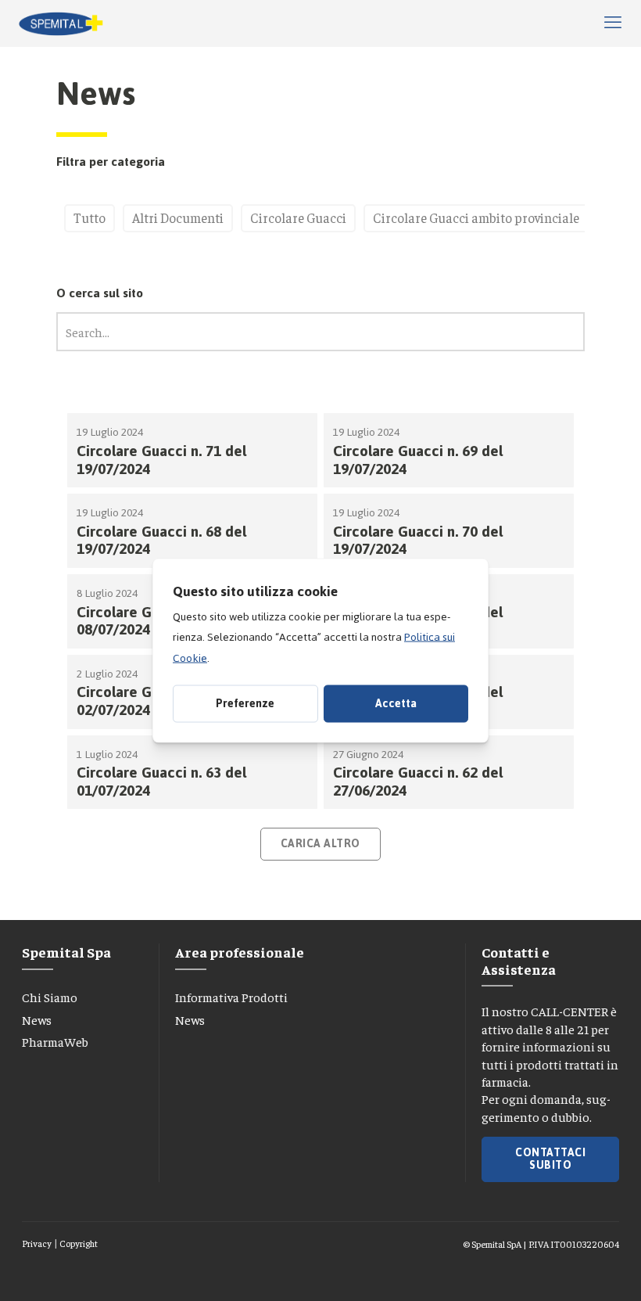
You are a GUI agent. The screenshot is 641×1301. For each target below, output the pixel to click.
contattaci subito (550, 1159)
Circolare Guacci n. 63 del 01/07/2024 (161, 781)
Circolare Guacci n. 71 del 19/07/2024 (161, 460)
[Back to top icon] (562, 1268)
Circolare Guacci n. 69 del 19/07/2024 (418, 460)
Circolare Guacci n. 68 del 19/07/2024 (161, 540)
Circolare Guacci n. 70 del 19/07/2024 (418, 540)
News (37, 1019)
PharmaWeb (55, 1041)
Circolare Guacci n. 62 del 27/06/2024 (418, 781)
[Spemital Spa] (61, 23)
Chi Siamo (49, 997)
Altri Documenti (178, 217)
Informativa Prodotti (231, 997)
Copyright (78, 1243)
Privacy (37, 1243)
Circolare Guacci (298, 217)
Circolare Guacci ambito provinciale (476, 217)
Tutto (89, 217)
